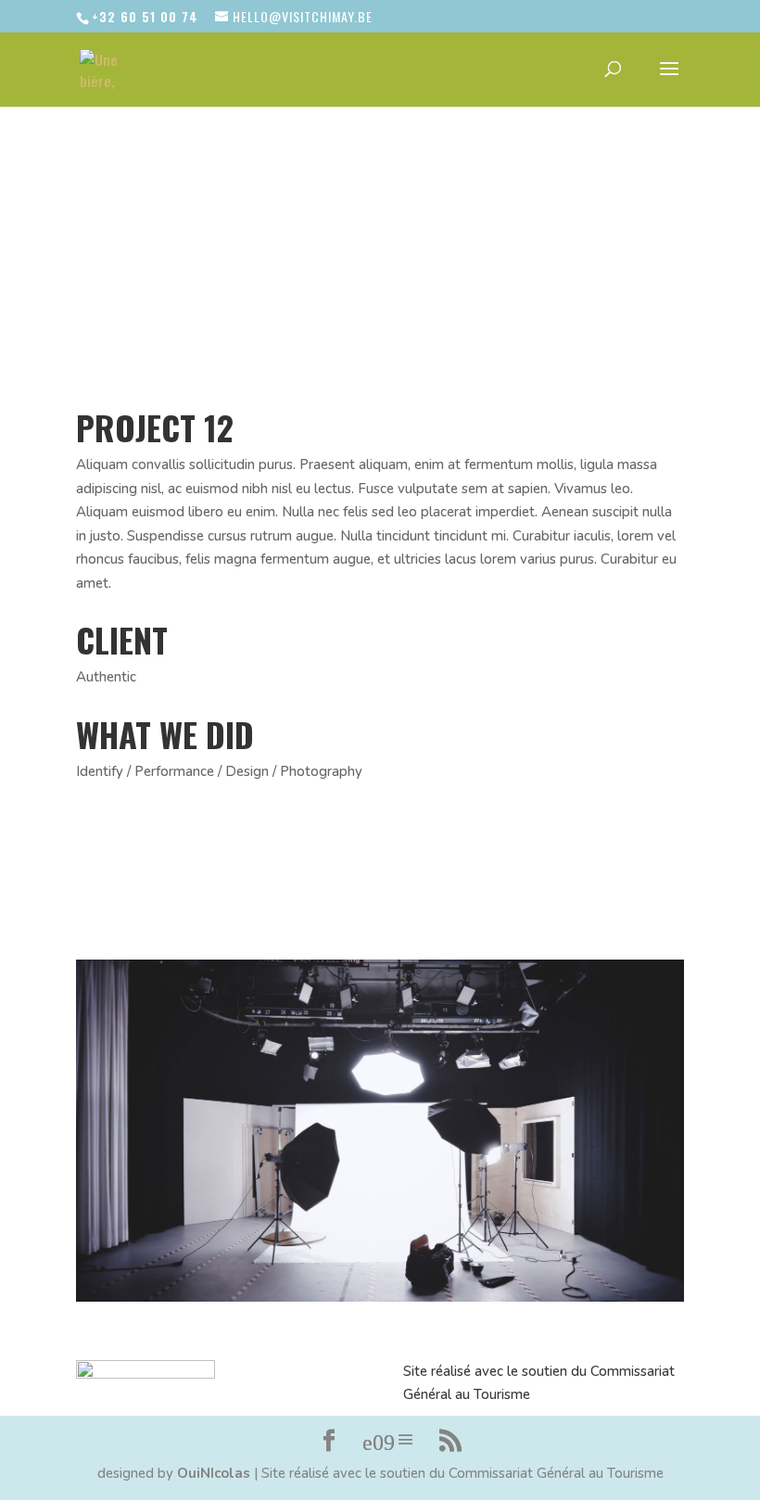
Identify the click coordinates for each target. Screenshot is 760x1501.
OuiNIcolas (213, 1473)
